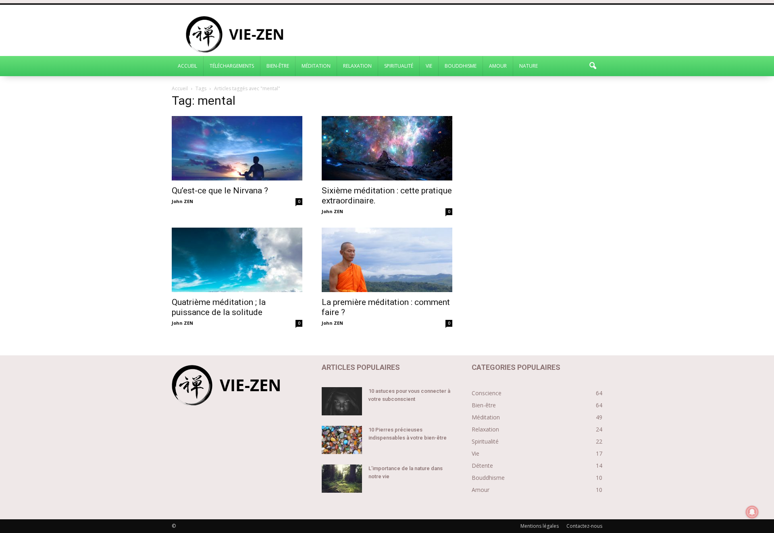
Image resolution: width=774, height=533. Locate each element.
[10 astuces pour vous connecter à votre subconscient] (342, 401)
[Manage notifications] (752, 512)
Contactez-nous (584, 526)
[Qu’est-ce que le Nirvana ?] (237, 148)
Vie (429, 65)
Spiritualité (398, 65)
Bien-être (277, 65)
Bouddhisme (460, 65)
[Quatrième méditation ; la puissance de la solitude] (237, 260)
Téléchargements (232, 65)
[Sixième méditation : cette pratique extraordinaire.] (387, 148)
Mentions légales (539, 526)
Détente (482, 465)
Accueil (187, 65)
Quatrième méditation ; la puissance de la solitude (219, 307)
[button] (592, 66)
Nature (528, 65)
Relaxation (357, 65)
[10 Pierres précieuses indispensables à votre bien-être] (342, 440)
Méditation (316, 65)
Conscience (486, 393)
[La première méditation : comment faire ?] (387, 260)
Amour (498, 65)
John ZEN (182, 201)
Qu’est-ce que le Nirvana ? (220, 190)
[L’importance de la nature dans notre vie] (342, 479)
